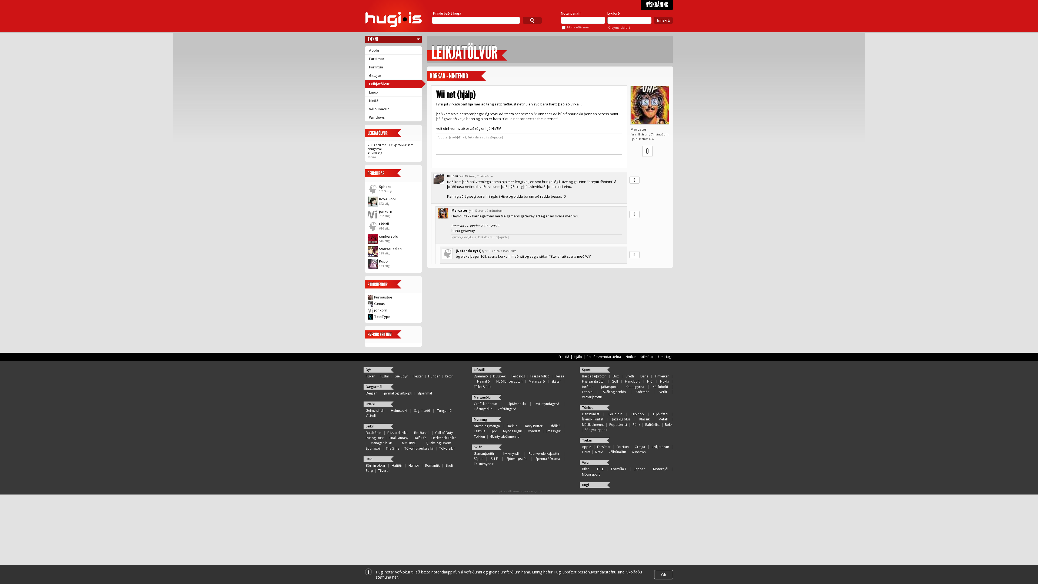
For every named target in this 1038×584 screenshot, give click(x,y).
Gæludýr (401, 376)
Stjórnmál (424, 393)
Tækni (373, 39)
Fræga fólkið (540, 376)
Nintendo (458, 76)
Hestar (418, 376)
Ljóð (494, 431)
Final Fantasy (398, 438)
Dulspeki (499, 376)
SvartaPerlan (390, 248)
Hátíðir (397, 465)
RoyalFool (387, 199)
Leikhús (479, 431)
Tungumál (444, 410)
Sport (586, 369)
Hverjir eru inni (380, 334)
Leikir (370, 426)
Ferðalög (518, 376)
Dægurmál (374, 386)
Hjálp (578, 356)
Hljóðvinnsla (516, 404)
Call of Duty (444, 432)
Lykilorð (613, 13)
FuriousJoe (383, 297)
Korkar (437, 76)
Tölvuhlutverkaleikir (419, 448)
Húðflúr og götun (509, 381)
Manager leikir (381, 443)
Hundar (434, 376)
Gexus (379, 303)
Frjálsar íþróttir (593, 381)
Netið (373, 100)
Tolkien (479, 436)
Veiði (663, 392)
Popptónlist (618, 424)
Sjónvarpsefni (517, 458)
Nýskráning (657, 5)
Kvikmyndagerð (547, 404)
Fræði (370, 404)
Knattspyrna (635, 386)
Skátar (556, 381)
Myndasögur (512, 431)
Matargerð (537, 381)
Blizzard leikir (397, 432)
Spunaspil (373, 448)
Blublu (452, 176)
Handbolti (632, 381)
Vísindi (371, 415)
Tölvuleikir (447, 448)
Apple (374, 50)
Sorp (369, 470)
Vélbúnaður (379, 109)
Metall (663, 419)
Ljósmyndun (483, 409)
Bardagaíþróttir (594, 376)
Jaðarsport (609, 386)
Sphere (385, 186)
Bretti (630, 376)
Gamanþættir (484, 453)
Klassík (644, 419)
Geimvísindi (375, 410)
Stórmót (642, 392)
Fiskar (370, 376)
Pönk (636, 424)
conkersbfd (388, 236)
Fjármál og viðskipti (397, 393)
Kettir (449, 376)
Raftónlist (652, 424)
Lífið (369, 459)
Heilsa (559, 376)
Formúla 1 (619, 469)
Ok (663, 574)
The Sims (392, 448)
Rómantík (432, 465)
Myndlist (534, 431)
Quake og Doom (438, 443)
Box (616, 376)
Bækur (512, 426)
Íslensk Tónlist (592, 419)
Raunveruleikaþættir (544, 453)
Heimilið (483, 381)
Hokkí (664, 381)
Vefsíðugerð (507, 409)
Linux (373, 92)
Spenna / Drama (547, 458)
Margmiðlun (483, 397)
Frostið (563, 356)
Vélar (586, 462)
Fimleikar (662, 376)
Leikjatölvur (379, 83)
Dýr (368, 369)
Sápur (478, 458)
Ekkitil (384, 223)
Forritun (376, 67)
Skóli (449, 465)
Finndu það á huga (447, 13)
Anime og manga (487, 426)
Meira (372, 157)
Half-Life (420, 438)
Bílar (585, 469)
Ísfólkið (555, 426)
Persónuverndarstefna (604, 356)
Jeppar (640, 469)
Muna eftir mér (578, 27)
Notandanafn (571, 13)
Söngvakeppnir (596, 429)
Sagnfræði (422, 410)
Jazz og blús (621, 419)
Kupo (383, 261)
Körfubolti (660, 386)
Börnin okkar (375, 465)
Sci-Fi (494, 458)
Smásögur (553, 431)
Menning (480, 419)
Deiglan (371, 393)
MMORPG (409, 443)
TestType (382, 316)
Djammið (481, 376)
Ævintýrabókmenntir (505, 436)
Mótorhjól (660, 469)
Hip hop (637, 414)
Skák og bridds (614, 392)
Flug (600, 469)
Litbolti (587, 392)
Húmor (413, 465)
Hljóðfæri (660, 414)
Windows (377, 117)
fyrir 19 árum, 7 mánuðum (476, 176)
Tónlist (587, 407)
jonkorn (385, 211)
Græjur (375, 75)
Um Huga (665, 356)
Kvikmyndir (511, 453)
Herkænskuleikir (443, 438)
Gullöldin (615, 414)
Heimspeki (399, 410)
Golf (615, 381)
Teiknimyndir (484, 464)
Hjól (650, 381)
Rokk (668, 424)
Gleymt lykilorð (619, 27)
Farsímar (376, 58)
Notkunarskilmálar (640, 356)
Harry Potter (533, 426)
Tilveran (384, 470)
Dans (644, 376)
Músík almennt (593, 424)
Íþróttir (587, 386)
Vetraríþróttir (592, 397)
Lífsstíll (479, 369)
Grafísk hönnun (485, 404)
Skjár (478, 447)
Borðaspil (421, 432)
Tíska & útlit (482, 386)
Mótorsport (591, 474)
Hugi (585, 485)
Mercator (638, 129)
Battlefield (373, 432)
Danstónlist (590, 414)
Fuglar (384, 376)
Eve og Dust (375, 438)
